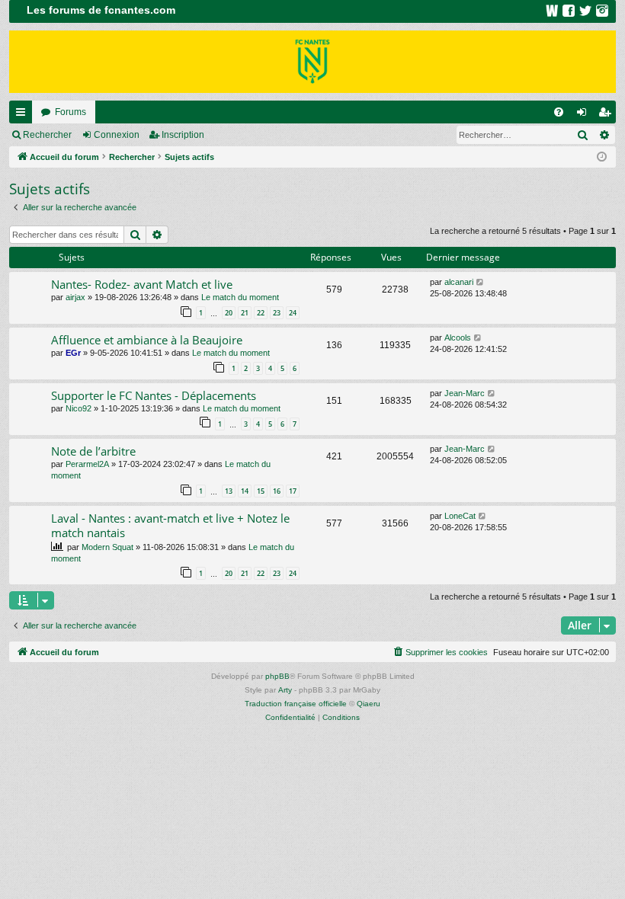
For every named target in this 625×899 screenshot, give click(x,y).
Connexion (116, 135)
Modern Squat (107, 547)
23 (276, 313)
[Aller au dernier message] (481, 282)
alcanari (458, 281)
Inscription (183, 135)
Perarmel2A (87, 464)
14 (244, 491)
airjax (75, 297)
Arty (285, 690)
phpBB (277, 676)
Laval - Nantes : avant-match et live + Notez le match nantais (170, 525)
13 (228, 491)
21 (244, 313)
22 (260, 313)
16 (276, 491)
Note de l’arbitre (93, 451)
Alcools (457, 337)
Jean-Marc (464, 393)
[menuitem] (558, 112)
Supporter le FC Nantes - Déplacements (153, 395)
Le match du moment (240, 297)
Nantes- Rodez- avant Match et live (141, 284)
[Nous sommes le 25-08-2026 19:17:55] (602, 157)
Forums (70, 112)
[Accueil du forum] (312, 62)
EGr (73, 352)
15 (260, 491)
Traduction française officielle (296, 703)
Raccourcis (23, 115)
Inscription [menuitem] (607, 115)
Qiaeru (368, 703)
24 (292, 313)
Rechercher (47, 135)
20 (228, 313)
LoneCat (460, 515)
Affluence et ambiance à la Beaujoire (146, 339)
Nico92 (78, 408)
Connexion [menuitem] (584, 115)
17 (292, 491)
